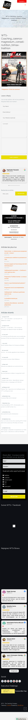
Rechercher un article (7, 190)
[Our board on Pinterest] (8, 681)
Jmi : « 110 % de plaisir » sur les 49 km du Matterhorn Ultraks (11, 319)
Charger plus (14, 671)
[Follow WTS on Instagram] (17, 681)
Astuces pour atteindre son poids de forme (12, 366)
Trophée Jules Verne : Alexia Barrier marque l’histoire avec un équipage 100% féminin (12, 381)
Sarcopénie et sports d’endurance (9, 414)
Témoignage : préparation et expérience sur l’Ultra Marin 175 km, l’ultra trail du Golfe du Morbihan (13, 430)
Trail (5, 482)
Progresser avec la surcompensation (14, 287)
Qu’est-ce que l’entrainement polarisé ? (14, 283)
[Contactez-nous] (19, 681)
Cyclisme (6, 477)
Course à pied (8, 480)
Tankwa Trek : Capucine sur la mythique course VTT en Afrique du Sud (13, 390)
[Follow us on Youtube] (14, 681)
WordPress (20, 705)
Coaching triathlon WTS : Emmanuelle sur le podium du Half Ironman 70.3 (12, 406)
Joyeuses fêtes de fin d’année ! (9, 398)
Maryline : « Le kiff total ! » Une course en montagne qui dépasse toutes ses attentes (11, 328)
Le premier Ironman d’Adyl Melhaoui (10, 359)
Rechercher (21, 193)
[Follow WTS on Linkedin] (11, 681)
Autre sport (7, 486)
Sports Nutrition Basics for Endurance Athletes (12, 345)
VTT (5, 484)
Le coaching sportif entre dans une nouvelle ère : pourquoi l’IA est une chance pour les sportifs (13, 337)
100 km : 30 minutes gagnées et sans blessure (12, 352)
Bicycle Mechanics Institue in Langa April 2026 (12, 373)
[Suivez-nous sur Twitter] (5, 681)
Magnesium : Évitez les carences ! (11, 89)
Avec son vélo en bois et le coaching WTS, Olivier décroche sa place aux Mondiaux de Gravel (13, 421)
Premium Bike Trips (21, 691)
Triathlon (6, 475)
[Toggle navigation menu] (25, 5)
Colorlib (9, 705)
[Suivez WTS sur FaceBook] (2, 681)
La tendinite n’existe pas (10, 298)
